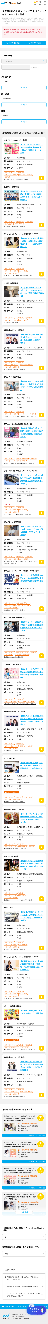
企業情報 (14, 1314)
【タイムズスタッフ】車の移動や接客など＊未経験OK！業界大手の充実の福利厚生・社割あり (31, 479)
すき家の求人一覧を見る (11, 322)
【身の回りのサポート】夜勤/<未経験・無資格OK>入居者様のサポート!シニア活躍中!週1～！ (32, 242)
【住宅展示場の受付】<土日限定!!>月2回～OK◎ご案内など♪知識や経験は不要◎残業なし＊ (32, 432)
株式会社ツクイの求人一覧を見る (13, 657)
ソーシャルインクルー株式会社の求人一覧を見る (18, 275)
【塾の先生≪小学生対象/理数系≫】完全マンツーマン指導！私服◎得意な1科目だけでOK (32, 339)
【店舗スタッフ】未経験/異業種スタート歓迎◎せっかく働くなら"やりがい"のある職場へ (32, 385)
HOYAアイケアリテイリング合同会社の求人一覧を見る (20, 416)
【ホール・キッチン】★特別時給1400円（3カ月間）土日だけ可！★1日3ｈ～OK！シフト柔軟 (31, 818)
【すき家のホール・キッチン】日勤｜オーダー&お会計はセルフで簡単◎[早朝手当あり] (32, 292)
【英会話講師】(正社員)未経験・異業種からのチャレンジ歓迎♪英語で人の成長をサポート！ (31, 767)
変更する (24, 87)
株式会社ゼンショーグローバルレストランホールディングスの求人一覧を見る (21, 562)
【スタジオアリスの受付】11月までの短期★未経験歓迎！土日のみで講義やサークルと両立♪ (31, 149)
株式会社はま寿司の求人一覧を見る (14, 226)
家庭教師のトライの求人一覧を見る (14, 369)
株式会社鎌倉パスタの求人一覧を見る (15, 848)
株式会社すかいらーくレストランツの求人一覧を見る (19, 1049)
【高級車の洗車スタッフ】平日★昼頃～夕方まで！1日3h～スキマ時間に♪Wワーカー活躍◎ (31, 916)
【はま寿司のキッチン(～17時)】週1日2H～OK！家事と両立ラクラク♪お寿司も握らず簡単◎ (31, 196)
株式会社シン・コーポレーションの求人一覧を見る (19, 900)
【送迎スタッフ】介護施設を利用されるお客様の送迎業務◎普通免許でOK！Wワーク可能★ (31, 626)
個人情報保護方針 (21, 1316)
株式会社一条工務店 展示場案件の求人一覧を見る (19, 463)
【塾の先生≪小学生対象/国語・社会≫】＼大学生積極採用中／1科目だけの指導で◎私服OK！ (31, 1066)
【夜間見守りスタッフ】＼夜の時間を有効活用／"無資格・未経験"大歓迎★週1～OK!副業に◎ (31, 965)
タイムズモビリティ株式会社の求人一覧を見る (17, 514)
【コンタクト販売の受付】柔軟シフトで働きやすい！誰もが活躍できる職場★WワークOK (31, 673)
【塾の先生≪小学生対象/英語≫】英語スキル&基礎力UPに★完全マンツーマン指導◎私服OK (32, 720)
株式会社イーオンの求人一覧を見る (14, 802)
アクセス (21, 1314)
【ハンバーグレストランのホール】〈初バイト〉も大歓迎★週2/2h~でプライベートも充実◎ (31, 531)
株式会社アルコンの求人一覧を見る (14, 949)
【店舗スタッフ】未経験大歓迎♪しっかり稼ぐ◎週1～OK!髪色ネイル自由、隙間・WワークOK (31, 865)
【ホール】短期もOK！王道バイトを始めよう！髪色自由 (31, 1012)
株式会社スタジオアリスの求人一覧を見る (16, 179)
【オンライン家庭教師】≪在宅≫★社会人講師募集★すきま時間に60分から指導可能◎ (31, 578)
